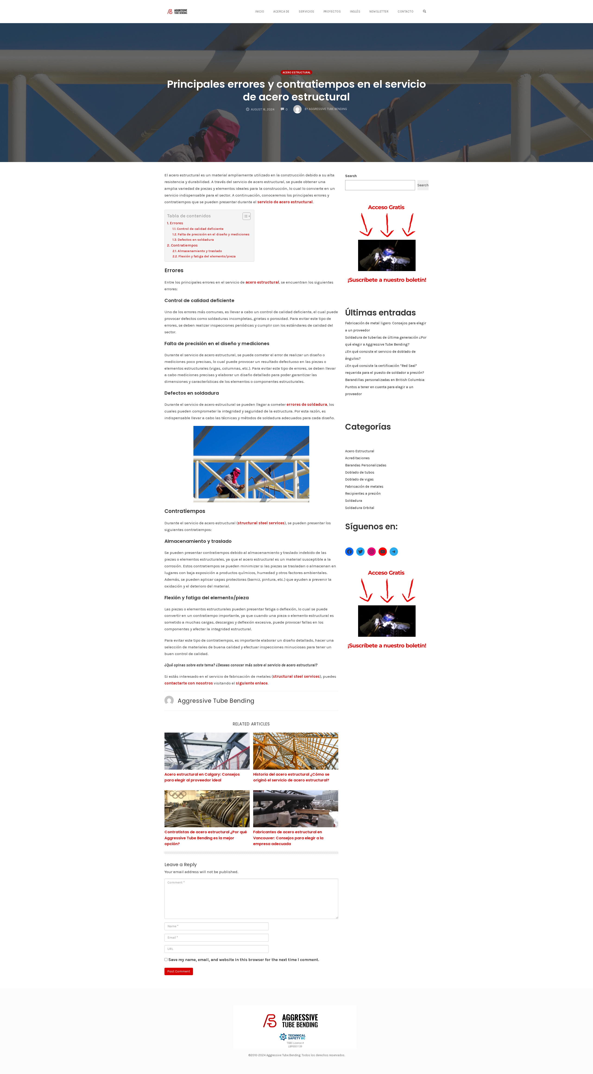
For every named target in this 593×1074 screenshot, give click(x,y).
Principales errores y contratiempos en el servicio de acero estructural (296, 90)
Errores (176, 223)
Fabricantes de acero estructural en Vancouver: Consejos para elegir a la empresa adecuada (288, 837)
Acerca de (281, 11)
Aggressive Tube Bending (216, 700)
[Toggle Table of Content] (244, 216)
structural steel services (261, 523)
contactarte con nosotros (188, 683)
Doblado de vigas (359, 479)
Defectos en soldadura (196, 240)
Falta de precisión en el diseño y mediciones (213, 234)
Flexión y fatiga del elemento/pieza (207, 256)
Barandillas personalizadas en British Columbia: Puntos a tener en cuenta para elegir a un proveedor (385, 387)
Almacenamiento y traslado (200, 251)
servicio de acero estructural (285, 202)
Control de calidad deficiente (200, 229)
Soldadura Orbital (359, 508)
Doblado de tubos (359, 472)
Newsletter (378, 11)
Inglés (355, 11)
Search (351, 176)
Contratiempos (184, 245)
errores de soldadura (307, 404)
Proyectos (332, 11)
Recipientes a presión (363, 493)
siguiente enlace (252, 683)
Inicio (259, 11)
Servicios (306, 11)
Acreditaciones (357, 458)
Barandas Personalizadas (365, 465)
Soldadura (353, 501)
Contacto (405, 11)
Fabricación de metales (364, 486)
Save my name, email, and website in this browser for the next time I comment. (243, 959)
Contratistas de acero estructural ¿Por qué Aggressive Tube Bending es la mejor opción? (205, 837)
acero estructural (262, 282)
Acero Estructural (296, 72)
